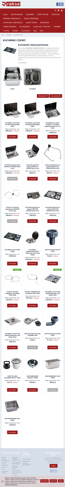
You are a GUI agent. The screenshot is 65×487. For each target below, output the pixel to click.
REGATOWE (55, 15)
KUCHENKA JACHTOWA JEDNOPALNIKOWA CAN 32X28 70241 (12, 335)
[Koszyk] (58, 10)
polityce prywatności (11, 485)
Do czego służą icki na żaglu (16, 463)
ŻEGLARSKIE (30, 15)
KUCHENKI (32, 89)
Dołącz (53, 466)
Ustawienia (44, 481)
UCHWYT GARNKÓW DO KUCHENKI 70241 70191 (32, 292)
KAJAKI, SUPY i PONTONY (41, 27)
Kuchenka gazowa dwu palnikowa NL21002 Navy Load (12, 166)
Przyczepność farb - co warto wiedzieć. (16, 472)
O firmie (6, 31)
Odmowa (53, 481)
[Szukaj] (55, 10)
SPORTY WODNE (42, 15)
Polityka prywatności (5, 460)
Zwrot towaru (26, 459)
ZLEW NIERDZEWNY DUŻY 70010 (12, 419)
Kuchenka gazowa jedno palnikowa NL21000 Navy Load (32, 166)
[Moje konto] (61, 10)
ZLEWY (12, 89)
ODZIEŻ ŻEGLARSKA (9, 27)
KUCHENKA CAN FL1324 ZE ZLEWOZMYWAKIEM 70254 (32, 124)
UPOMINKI (57, 27)
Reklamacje (26, 461)
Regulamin (5, 465)
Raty (41, 31)
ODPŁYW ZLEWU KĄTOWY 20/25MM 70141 (32, 334)
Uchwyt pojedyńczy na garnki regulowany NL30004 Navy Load (52, 166)
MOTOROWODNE (17, 15)
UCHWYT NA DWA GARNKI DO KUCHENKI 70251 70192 (12, 293)
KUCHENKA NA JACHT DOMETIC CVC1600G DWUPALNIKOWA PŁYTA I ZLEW (53, 125)
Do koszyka (12, 137)
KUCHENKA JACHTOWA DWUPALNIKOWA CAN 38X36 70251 (52, 293)
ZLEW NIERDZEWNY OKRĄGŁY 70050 (32, 377)
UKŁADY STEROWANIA (31, 19)
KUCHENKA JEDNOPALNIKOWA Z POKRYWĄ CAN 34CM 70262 (32, 252)
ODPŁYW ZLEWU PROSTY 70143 (53, 250)
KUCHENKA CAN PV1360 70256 (12, 250)
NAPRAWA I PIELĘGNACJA (12, 19)
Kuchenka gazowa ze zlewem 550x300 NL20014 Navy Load (32, 209)
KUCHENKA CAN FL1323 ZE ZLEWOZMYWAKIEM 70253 (12, 124)
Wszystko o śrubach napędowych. (16, 459)
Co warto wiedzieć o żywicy (15, 467)
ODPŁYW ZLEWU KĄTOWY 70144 (53, 334)
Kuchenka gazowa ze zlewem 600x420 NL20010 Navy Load (52, 209)
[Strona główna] (11, 4)
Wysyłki (15, 31)
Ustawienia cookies (5, 472)
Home (5, 15)
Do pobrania (25, 31)
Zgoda (61, 481)
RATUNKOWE (44, 23)
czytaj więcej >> (23, 63)
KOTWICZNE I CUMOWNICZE (13, 23)
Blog (35, 31)
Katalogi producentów (27, 464)
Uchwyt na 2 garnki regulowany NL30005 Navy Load (12, 209)
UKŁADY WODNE (31, 23)
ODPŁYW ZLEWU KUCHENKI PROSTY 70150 (12, 377)
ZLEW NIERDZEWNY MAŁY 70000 (53, 377)
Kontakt (4, 463)
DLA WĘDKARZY (25, 27)
